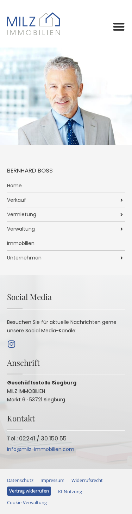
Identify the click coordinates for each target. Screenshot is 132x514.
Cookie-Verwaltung (27, 503)
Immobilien (20, 243)
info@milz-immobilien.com (40, 449)
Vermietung (21, 214)
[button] (119, 26)
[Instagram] (11, 344)
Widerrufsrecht (87, 480)
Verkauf (16, 200)
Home (14, 185)
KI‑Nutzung (70, 492)
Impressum (52, 480)
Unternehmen (24, 258)
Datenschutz (20, 480)
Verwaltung (21, 229)
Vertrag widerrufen (29, 491)
